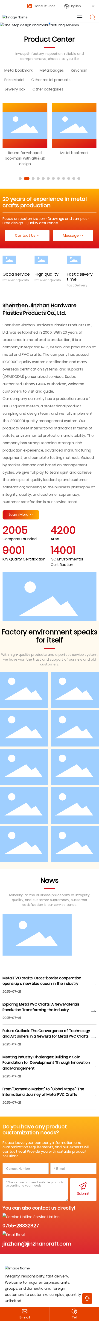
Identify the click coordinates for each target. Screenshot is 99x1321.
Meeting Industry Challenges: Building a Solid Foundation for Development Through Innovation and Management (46, 1062)
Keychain (79, 70)
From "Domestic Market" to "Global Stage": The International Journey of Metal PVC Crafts (43, 1091)
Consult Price (44, 6)
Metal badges (52, 70)
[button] (49, 23)
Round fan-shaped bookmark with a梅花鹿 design (25, 158)
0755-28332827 (21, 1225)
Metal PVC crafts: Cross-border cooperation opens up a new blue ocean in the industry (42, 980)
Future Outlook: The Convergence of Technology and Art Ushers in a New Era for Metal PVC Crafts (46, 1033)
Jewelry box (14, 89)
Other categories (47, 89)
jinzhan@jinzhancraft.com (37, 1243)
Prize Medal (14, 79)
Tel (74, 1317)
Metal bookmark (18, 70)
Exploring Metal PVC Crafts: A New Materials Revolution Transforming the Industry (41, 1007)
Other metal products (50, 79)
